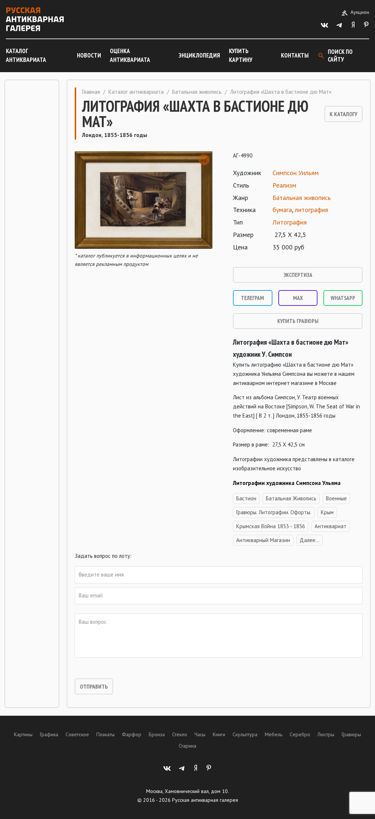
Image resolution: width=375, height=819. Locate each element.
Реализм (284, 185)
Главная (91, 91)
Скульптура (245, 734)
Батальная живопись (197, 91)
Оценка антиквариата (130, 55)
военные (336, 498)
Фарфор (131, 734)
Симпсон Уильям (295, 172)
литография (311, 209)
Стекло (179, 734)
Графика (49, 734)
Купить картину (240, 55)
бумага (282, 209)
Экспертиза (297, 274)
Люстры (326, 734)
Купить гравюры (298, 321)
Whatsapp (343, 297)
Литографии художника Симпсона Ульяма (287, 482)
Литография (289, 222)
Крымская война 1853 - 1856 (270, 526)
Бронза (157, 734)
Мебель (273, 734)
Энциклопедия (199, 55)
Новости (89, 55)
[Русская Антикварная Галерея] (35, 19)
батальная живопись (291, 498)
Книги (219, 734)
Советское (77, 734)
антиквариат (330, 526)
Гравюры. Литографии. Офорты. (273, 512)
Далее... (309, 540)
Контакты (295, 55)
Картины (23, 734)
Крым (327, 512)
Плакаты (105, 734)
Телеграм (252, 297)
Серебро (300, 734)
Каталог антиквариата (26, 55)
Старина (187, 745)
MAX (298, 297)
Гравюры (351, 734)
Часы (199, 734)
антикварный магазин (263, 540)
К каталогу (343, 114)
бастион (246, 498)
